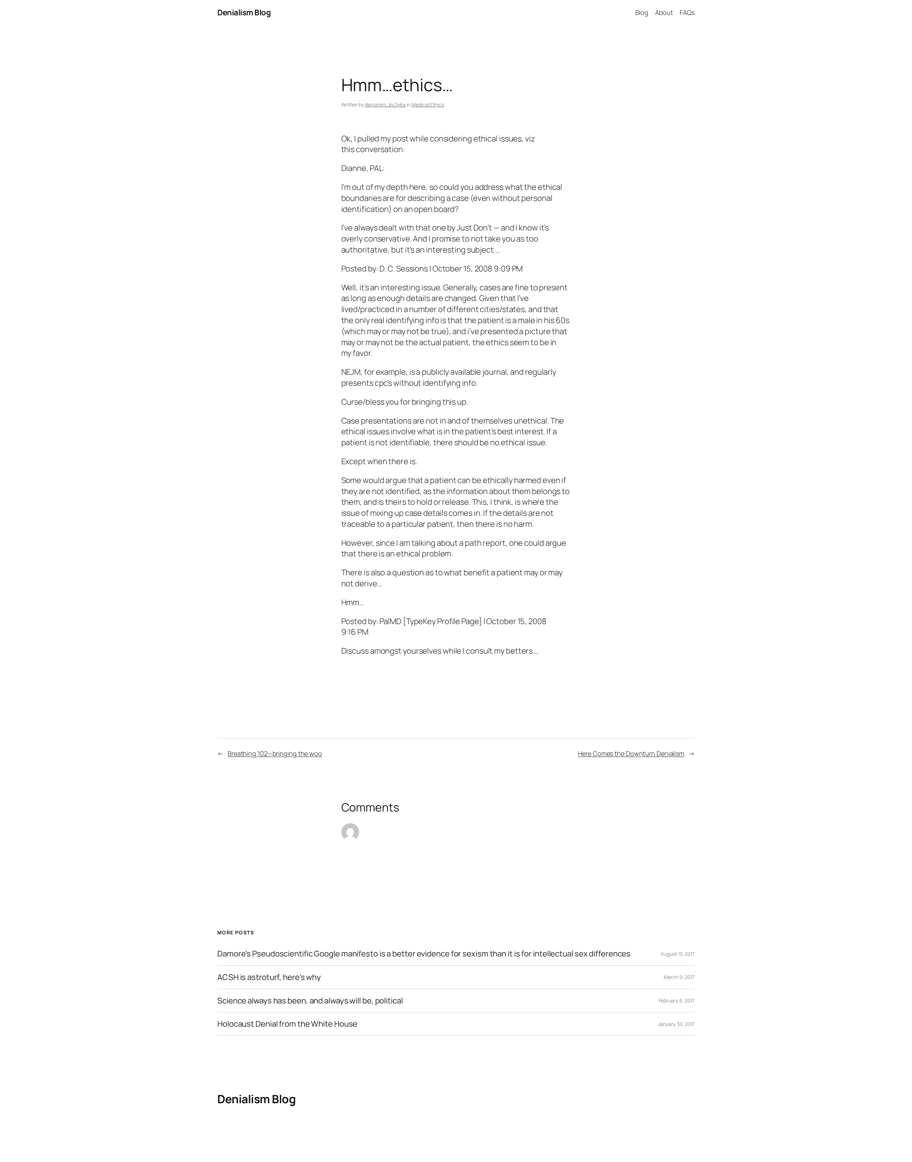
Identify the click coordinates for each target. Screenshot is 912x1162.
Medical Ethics (427, 104)
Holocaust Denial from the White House (287, 1024)
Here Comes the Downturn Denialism (631, 753)
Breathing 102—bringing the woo (275, 753)
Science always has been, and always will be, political (310, 1000)
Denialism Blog (244, 12)
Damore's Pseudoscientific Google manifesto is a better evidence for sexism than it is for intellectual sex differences (424, 953)
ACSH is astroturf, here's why (269, 977)
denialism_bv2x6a (385, 104)
